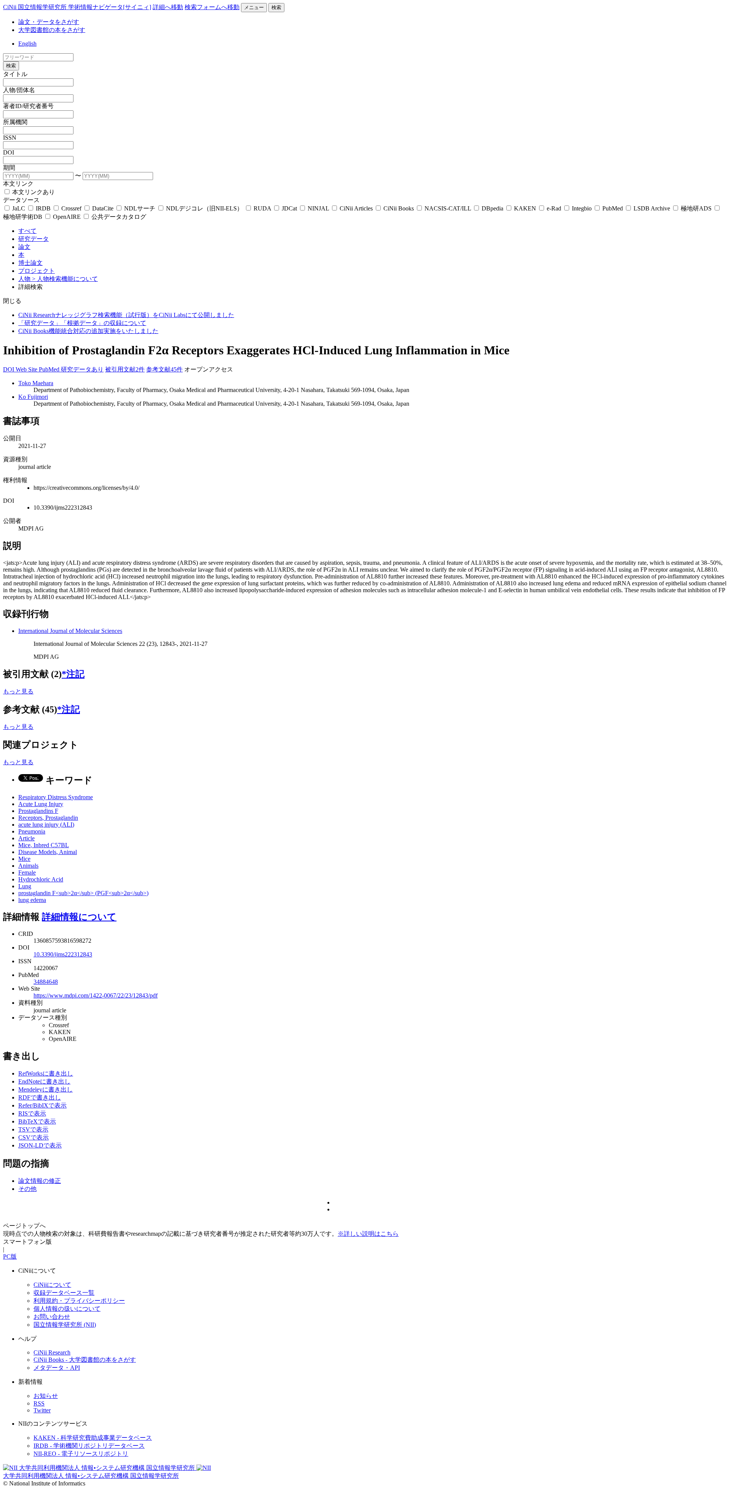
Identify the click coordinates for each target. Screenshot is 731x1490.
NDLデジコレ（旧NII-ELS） (204, 208)
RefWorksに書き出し (45, 1073)
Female (27, 872)
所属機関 (15, 122)
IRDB (43, 208)
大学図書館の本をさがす (51, 30)
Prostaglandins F (38, 811)
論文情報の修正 (39, 1181)
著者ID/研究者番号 (28, 106)
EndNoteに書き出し (44, 1081)
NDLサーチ (140, 208)
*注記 (73, 674)
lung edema (32, 900)
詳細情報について (79, 917)
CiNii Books (398, 208)
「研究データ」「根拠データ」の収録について (82, 323)
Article (26, 838)
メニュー (254, 7)
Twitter (42, 1410)
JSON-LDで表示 (40, 1145)
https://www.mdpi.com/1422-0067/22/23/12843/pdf (96, 995)
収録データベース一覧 (64, 1292)
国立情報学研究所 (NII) (65, 1324)
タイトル (15, 74)
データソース (21, 200)
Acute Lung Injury (40, 804)
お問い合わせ (52, 1316)
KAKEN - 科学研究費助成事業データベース (93, 1437)
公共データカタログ (118, 217)
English (27, 43)
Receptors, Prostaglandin (48, 817)
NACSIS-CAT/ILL (447, 208)
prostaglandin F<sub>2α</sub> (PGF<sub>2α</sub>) (83, 893)
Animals (28, 865)
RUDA (262, 208)
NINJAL (318, 208)
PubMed (612, 208)
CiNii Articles (356, 208)
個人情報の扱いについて (67, 1308)
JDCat (289, 208)
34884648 (46, 981)
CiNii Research (52, 1352)
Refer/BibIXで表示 (42, 1105)
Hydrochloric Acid (40, 879)
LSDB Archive (652, 208)
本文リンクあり (33, 192)
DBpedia (492, 208)
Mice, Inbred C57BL (43, 845)
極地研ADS (696, 208)
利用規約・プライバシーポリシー (79, 1300)
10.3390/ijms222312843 (63, 954)
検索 (276, 7)
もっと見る (18, 691)
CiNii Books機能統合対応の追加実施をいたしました (88, 331)
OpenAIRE (66, 217)
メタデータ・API (57, 1367)
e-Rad (554, 208)
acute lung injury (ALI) (46, 824)
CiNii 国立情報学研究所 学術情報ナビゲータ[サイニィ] (77, 7)
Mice (24, 859)
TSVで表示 (33, 1129)
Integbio (581, 208)
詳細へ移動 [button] (168, 7)
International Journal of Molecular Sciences (70, 631)
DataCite (103, 208)
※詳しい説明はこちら (368, 1233)
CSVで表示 (33, 1137)
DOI (8, 152)
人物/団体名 (19, 90)
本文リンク (18, 183)
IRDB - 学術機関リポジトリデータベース (89, 1445)
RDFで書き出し (39, 1097)
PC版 (10, 1256)
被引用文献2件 (125, 369)
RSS (39, 1403)
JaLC (19, 208)
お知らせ (46, 1396)
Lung (24, 886)
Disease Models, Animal (47, 852)
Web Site (27, 369)
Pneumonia (31, 831)
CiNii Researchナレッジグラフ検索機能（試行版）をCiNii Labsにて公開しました (126, 315)
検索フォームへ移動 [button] (212, 7)
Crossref (71, 208)
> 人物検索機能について (65, 279)
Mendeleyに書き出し (45, 1089)
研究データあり (82, 369)
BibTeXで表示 (37, 1121)
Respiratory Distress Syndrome (55, 797)
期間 (9, 167)
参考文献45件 (164, 369)
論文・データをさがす (48, 22)
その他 (27, 1189)
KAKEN (525, 208)
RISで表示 (32, 1113)
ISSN (9, 137)
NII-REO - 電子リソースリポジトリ (81, 1453)
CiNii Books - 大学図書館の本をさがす (85, 1359)
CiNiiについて (52, 1284)
